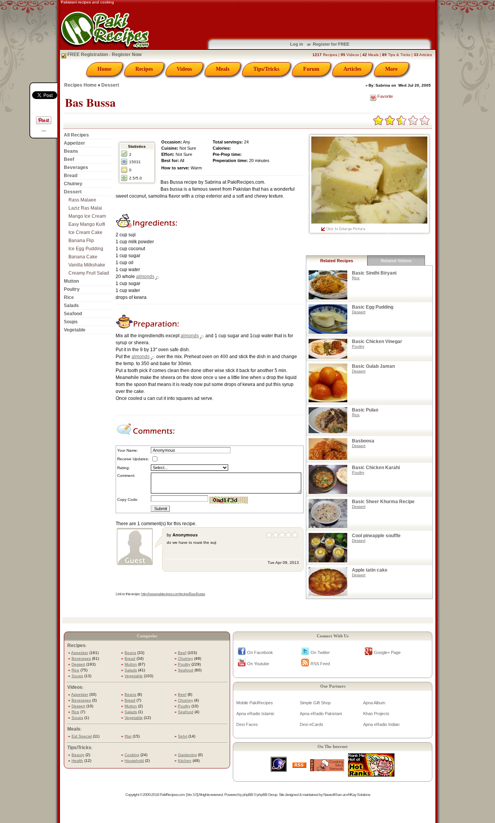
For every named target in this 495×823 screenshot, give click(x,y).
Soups (71, 321)
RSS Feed (320, 663)
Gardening (187, 755)
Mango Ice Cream (87, 216)
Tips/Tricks (266, 69)
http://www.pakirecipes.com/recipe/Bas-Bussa (173, 594)
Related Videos (396, 260)
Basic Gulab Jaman (373, 366)
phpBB (247, 794)
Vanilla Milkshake (86, 265)
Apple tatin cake (369, 570)
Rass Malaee (82, 200)
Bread (70, 175)
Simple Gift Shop (315, 702)
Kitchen (184, 760)
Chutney (73, 183)
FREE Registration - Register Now (104, 54)
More (391, 69)
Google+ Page (387, 652)
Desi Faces (247, 724)
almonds (145, 276)
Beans (71, 151)
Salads (71, 305)
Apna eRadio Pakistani (321, 713)
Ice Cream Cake (85, 232)
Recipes (144, 69)
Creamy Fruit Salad (88, 273)
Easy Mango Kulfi (86, 224)
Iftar (128, 736)
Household (134, 760)
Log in (296, 44)
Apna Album (374, 702)
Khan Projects (376, 713)
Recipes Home (80, 85)
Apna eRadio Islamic (255, 713)
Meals (222, 69)
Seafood (73, 313)
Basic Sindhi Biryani (374, 273)
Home (104, 69)
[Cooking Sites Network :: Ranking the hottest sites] (327, 769)
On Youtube (258, 663)
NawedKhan (332, 794)
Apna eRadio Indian (381, 724)
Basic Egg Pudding (372, 307)
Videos (184, 69)
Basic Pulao (365, 410)
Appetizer (74, 143)
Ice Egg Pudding (85, 248)
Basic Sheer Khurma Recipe (383, 501)
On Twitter (320, 652)
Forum (311, 69)
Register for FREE (331, 44)
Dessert (110, 85)
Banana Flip (81, 240)
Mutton (71, 281)
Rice (69, 297)
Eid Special (82, 736)
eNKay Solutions (358, 794)
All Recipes (76, 135)
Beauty (78, 755)
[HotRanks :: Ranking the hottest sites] (371, 774)
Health (77, 760)
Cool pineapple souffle (376, 535)
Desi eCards (311, 724)
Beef (69, 159)
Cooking (132, 755)
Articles (352, 69)
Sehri (182, 736)
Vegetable (74, 330)
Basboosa (363, 441)
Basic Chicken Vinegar (377, 341)
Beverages (76, 167)
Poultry (72, 289)
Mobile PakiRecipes (254, 702)
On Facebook (260, 652)
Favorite (385, 96)
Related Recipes (336, 260)
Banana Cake (82, 257)
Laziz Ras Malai (85, 208)
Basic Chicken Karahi (376, 467)
